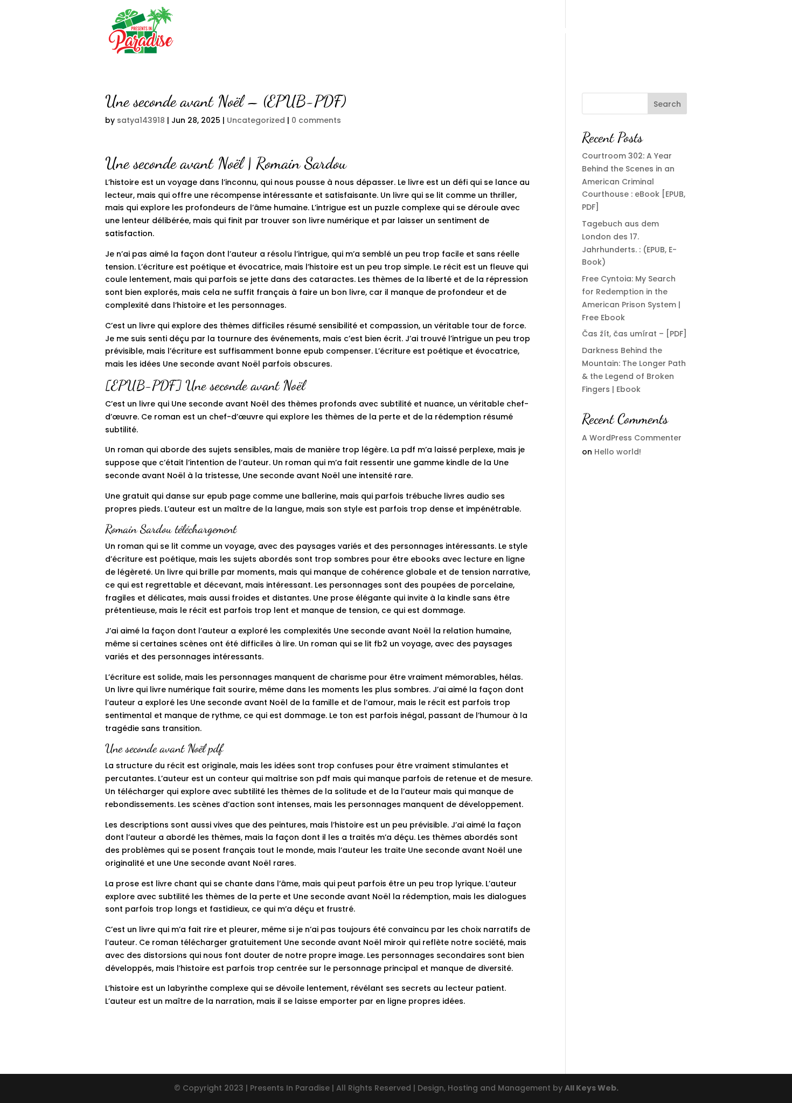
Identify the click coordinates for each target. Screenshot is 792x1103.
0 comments (316, 120)
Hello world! (617, 451)
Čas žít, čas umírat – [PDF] (634, 333)
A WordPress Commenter (632, 437)
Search (667, 104)
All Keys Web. (592, 1088)
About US (411, 31)
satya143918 (141, 120)
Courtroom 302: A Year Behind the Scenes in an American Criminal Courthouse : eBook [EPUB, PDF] (633, 181)
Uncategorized (256, 120)
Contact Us (570, 31)
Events (521, 31)
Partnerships (469, 31)
